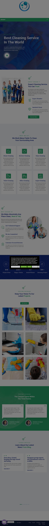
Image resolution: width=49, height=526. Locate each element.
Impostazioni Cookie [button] (15, 266)
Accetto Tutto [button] (23, 266)
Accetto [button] (29, 266)
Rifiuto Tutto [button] (35, 266)
